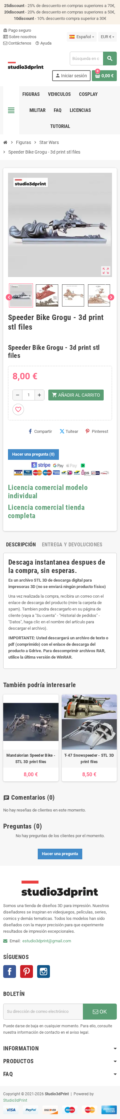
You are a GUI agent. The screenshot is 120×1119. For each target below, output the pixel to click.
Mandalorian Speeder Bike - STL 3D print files (30, 758)
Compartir (43, 431)
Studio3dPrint (15, 1100)
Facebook (9, 971)
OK (102, 1011)
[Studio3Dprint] (26, 65)
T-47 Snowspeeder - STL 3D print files (89, 758)
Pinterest (100, 431)
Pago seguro (17, 30)
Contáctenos (19, 43)
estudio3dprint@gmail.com (46, 940)
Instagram (43, 971)
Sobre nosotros (22, 36)
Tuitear (72, 431)
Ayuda (43, 43)
